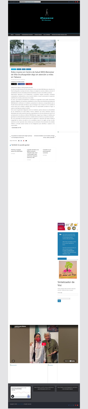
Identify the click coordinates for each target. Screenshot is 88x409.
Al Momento (14, 69)
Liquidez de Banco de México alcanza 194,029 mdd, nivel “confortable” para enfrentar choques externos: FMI (33, 153)
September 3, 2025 (66, 253)
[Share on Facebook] (1, 204)
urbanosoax (18, 79)
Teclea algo (60, 292)
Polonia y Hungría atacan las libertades (16, 150)
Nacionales (19, 69)
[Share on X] (1, 202)
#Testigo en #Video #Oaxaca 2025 (59, 34)
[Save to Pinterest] (1, 207)
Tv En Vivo (17, 34)
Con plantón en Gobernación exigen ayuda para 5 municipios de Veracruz (21, 136)
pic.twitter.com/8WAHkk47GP (68, 250)
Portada (23, 69)
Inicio (12, 34)
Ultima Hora (29, 69)
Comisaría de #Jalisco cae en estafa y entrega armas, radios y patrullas (44, 136)
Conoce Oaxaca (38, 34)
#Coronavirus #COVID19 (27, 34)
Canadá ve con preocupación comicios (47, 151)
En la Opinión (47, 34)
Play (59, 300)
